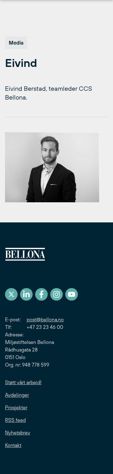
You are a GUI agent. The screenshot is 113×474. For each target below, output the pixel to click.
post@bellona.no (45, 319)
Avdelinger (17, 395)
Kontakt (13, 445)
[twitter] (11, 294)
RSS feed (15, 420)
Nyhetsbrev (17, 432)
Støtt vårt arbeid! (23, 382)
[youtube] (71, 294)
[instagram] (56, 294)
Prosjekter (16, 407)
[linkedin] (26, 294)
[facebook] (41, 294)
